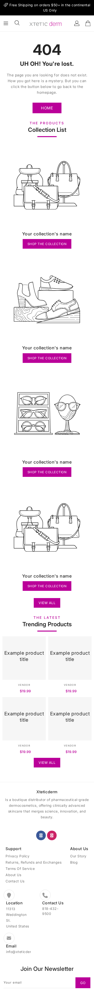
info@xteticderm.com (24, 952)
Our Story (78, 856)
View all (47, 603)
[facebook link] (41, 835)
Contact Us (15, 881)
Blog (74, 862)
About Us (13, 875)
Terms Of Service (20, 868)
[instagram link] (52, 835)
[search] (17, 23)
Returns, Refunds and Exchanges (33, 862)
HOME (47, 108)
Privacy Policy (17, 856)
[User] (77, 23)
